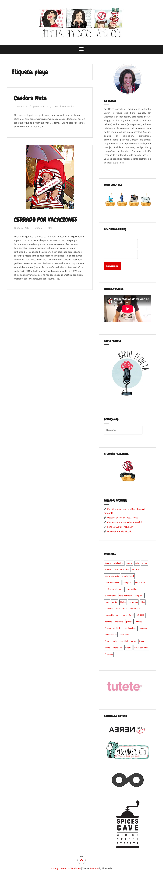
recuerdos (144, 628)
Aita (137, 563)
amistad (108, 569)
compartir (128, 582)
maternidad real (112, 615)
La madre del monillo (63, 106)
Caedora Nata (30, 98)
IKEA (143, 602)
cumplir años (110, 595)
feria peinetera (125, 595)
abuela (129, 563)
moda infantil (128, 615)
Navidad (108, 621)
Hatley (123, 602)
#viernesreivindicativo (114, 563)
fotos (107, 602)
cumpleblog (132, 589)
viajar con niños (141, 647)
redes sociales (111, 634)
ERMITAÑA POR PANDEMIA (120, 527)
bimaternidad (128, 576)
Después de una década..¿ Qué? (122, 517)
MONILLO (141, 615)
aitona (144, 563)
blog (50, 228)
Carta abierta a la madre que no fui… (125, 522)
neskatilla (119, 621)
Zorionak (109, 654)
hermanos (133, 602)
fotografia (139, 595)
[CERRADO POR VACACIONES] (50, 179)
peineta (129, 621)
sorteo (133, 641)
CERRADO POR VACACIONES (45, 220)
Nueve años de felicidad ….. (121, 531)
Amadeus (94, 868)
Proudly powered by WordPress (66, 868)
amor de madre (121, 569)
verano (128, 647)
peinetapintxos (40, 106)
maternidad (135, 608)
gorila (114, 602)
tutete (107, 647)
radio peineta (131, 628)
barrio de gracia (112, 576)
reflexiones (124, 634)
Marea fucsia (121, 608)
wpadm (38, 228)
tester (141, 641)
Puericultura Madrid (113, 628)
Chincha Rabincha (112, 582)
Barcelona (135, 569)
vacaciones (117, 647)
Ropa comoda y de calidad (116, 641)
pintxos (139, 621)
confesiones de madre (114, 589)
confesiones (140, 582)
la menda (109, 608)
